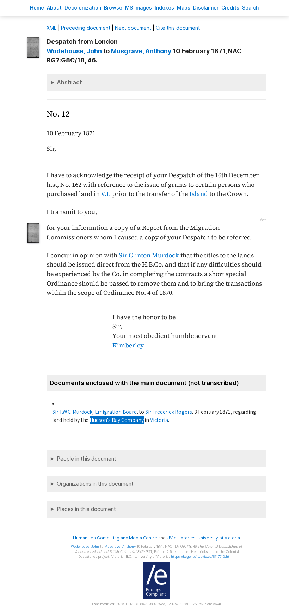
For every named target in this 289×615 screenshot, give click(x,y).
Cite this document (178, 28)
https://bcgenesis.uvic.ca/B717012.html (202, 557)
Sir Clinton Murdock (149, 255)
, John (74, 51)
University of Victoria (218, 538)
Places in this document (86, 509)
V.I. (106, 194)
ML (51, 28)
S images (138, 8)
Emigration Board (116, 412)
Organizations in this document (95, 483)
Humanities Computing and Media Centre (115, 538)
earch (250, 8)
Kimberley (128, 345)
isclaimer (206, 8)
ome (37, 8)
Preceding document (85, 28)
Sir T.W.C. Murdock (72, 412)
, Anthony (141, 51)
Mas (183, 8)
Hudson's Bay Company (117, 420)
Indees (164, 8)
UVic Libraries (181, 538)
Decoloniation (82, 8)
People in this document (86, 458)
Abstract (69, 82)
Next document (133, 28)
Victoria (159, 420)
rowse (113, 8)
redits (230, 8)
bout (54, 8)
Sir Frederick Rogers (168, 412)
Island (198, 194)
